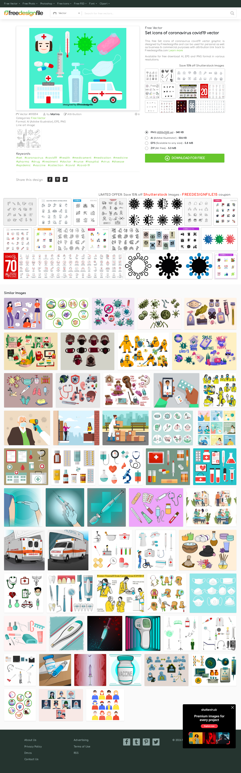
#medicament (82, 157)
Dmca (28, 753)
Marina (55, 114)
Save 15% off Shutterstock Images (201, 65)
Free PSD (79, 3)
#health (64, 157)
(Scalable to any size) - (172, 143)
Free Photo (29, 3)
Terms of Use (82, 746)
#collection (56, 165)
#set (19, 157)
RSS (76, 753)
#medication (102, 157)
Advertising (81, 740)
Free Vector (11, 3)
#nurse (78, 161)
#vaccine (39, 165)
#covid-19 (83, 165)
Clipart (103, 3)
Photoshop (46, 3)
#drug (35, 161)
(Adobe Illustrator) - (169, 138)
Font (92, 3)
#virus (105, 161)
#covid (70, 165)
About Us (30, 740)
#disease (118, 161)
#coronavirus (34, 157)
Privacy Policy (33, 746)
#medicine (120, 157)
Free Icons (63, 3)
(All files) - (163, 148)
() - (167, 132)
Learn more (176, 50)
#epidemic (23, 165)
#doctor (65, 161)
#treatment (50, 161)
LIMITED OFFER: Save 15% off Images (139, 194)
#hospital (92, 161)
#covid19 (51, 157)
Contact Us (31, 759)
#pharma (22, 161)
